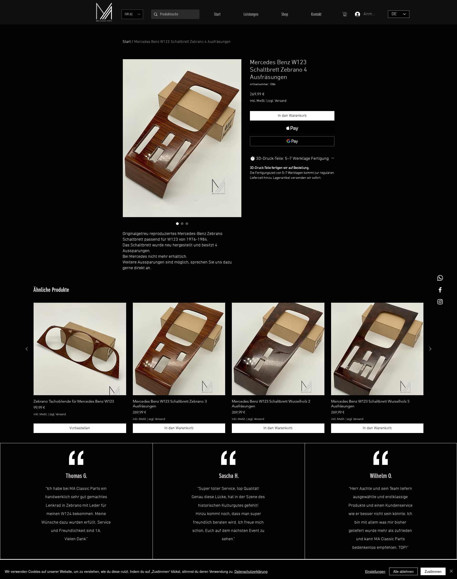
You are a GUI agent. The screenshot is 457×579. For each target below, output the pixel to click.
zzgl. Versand (276, 101)
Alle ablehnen (403, 571)
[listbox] (132, 14)
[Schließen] (451, 571)
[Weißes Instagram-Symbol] (440, 301)
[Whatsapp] (440, 278)
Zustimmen (433, 571)
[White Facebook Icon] (440, 289)
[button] (132, 14)
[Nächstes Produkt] (430, 349)
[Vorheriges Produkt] (27, 349)
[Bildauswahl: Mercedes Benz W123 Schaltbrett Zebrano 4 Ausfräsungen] (177, 223)
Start (127, 41)
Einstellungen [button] (375, 571)
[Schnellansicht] (80, 349)
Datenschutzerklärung (251, 571)
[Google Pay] (292, 141)
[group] (228, 367)
